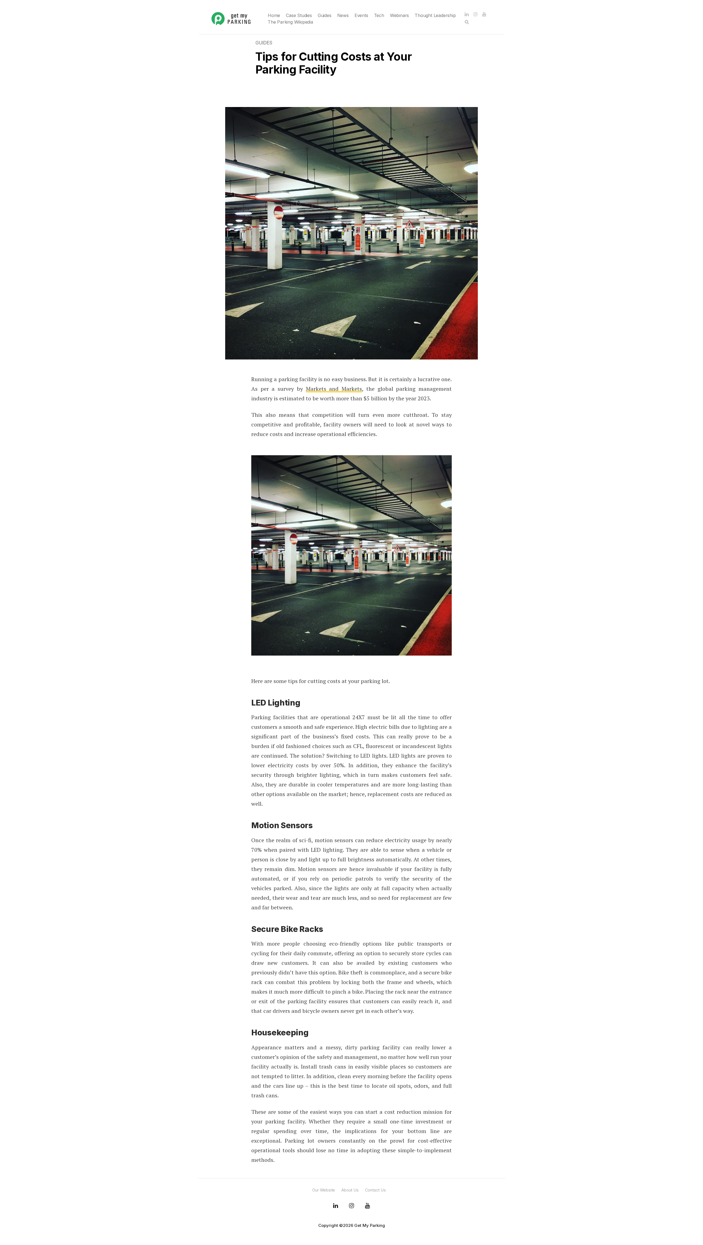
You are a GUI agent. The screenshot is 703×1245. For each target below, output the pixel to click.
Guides (324, 15)
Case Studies (299, 15)
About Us (349, 1190)
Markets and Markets (334, 388)
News (343, 15)
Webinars (399, 15)
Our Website (323, 1190)
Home (274, 15)
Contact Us (375, 1190)
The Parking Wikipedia (290, 22)
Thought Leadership (435, 15)
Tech (379, 15)
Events (361, 15)
